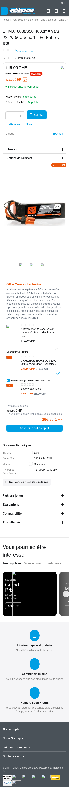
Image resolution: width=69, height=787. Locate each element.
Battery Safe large (31, 388)
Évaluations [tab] (11, 504)
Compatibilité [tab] (12, 513)
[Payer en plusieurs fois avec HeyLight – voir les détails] (43, 74)
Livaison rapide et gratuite (34, 645)
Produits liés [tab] (12, 522)
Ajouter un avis (24, 51)
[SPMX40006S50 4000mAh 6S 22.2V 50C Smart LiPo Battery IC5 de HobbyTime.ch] (34, 212)
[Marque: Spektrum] (62, 67)
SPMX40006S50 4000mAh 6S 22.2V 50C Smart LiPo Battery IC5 (37, 332)
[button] (27, 124)
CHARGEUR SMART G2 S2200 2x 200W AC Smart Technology (38, 362)
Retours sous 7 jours (35, 703)
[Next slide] (57, 373)
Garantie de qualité (34, 674)
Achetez (13, 606)
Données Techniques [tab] (17, 445)
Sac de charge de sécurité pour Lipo (30, 380)
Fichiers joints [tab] (13, 495)
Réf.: (5, 58)
